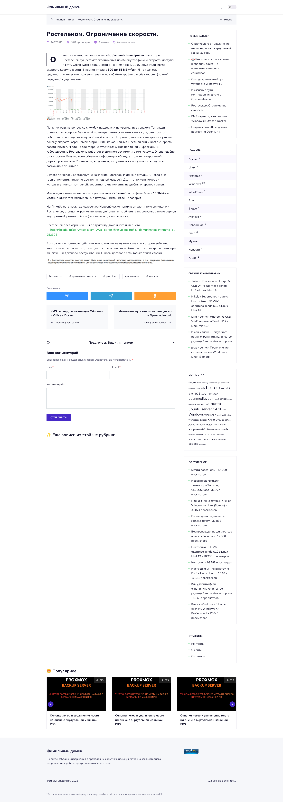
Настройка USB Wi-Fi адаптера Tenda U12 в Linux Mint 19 (211, 285)
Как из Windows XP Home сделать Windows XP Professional (208, 608)
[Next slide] (232, 704)
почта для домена (216, 438)
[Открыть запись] (76, 703)
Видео (193, 208)
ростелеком (132, 276)
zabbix (203, 419)
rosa (215, 399)
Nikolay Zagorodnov (204, 296)
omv (208, 393)
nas (197, 393)
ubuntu (214, 403)
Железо (194, 216)
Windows (195, 184)
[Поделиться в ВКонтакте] (67, 296)
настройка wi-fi (197, 429)
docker (193, 382)
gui (218, 383)
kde (203, 388)
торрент (202, 444)
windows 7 (210, 414)
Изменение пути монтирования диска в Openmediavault (206, 94)
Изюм (195, 332)
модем (209, 424)
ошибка (225, 429)
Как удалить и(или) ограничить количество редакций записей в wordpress (211, 336)
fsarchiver (213, 383)
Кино (192, 233)
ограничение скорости (83, 276)
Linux (192, 167)
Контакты (197, 562)
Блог (192, 200)
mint (191, 393)
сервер (193, 443)
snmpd (191, 404)
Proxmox (194, 175)
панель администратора (199, 434)
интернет (201, 424)
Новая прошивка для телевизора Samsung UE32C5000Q (205, 485)
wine (229, 415)
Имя (50, 367)
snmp (229, 399)
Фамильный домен (63, 7)
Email (116, 367)
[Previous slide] (51, 704)
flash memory (202, 383)
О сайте (196, 650)
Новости (194, 249)
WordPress (196, 192)
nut (202, 394)
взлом (228, 419)
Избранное (196, 225)
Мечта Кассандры (203, 469)
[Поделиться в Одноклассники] (155, 296)
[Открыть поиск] (220, 7)
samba (222, 398)
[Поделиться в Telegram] (111, 296)
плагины (201, 438)
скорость (153, 276)
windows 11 (221, 415)
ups (224, 410)
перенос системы (217, 434)
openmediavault (201, 398)
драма (192, 424)
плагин (192, 438)
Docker (193, 159)
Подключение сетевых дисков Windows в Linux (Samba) (209, 352)
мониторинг (220, 424)
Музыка (194, 241)
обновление (213, 429)
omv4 (215, 393)
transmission (201, 404)
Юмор (193, 257)
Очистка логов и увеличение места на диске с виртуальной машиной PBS (211, 48)
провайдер (111, 276)
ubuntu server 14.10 (205, 409)
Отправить (58, 417)
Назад (228, 19)
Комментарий (56, 384)
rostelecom (56, 276)
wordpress (194, 419)
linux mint (224, 388)
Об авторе (198, 656)
